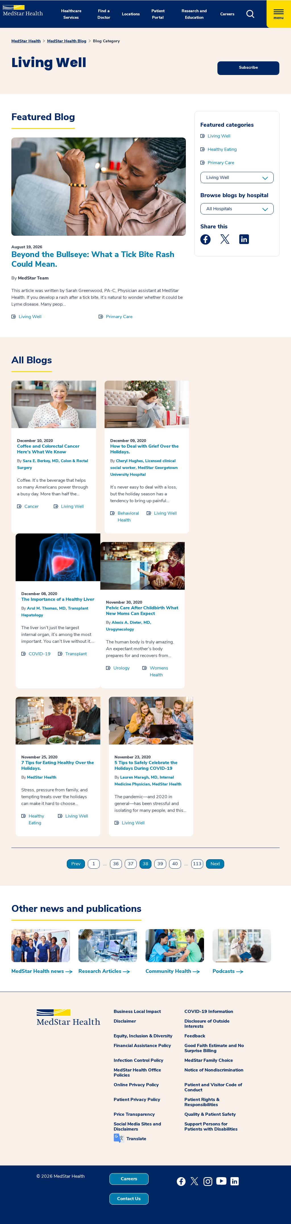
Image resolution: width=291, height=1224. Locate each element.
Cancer (31, 506)
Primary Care (119, 317)
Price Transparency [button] (134, 1114)
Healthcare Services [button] (71, 14)
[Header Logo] (20, 7)
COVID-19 (40, 654)
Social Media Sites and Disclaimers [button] (137, 1126)
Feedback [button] (194, 1036)
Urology (121, 668)
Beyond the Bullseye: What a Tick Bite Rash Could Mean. (92, 259)
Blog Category (106, 41)
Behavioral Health (128, 516)
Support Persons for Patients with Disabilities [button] (211, 1126)
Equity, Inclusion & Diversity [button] (143, 1036)
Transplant (76, 654)
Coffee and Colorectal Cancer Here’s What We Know (48, 449)
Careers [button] (227, 14)
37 (131, 864)
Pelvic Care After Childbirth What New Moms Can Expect (142, 610)
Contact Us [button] (129, 1199)
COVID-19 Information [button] (208, 1011)
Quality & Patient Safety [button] (210, 1114)
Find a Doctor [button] (103, 14)
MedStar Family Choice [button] (208, 1060)
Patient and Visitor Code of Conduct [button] (213, 1087)
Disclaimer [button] (125, 1021)
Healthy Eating (222, 149)
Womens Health (159, 671)
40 (175, 864)
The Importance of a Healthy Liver (57, 599)
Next (215, 864)
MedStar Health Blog (66, 41)
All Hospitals (219, 209)
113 (197, 864)
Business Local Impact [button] (137, 1011)
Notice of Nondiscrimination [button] (214, 1070)
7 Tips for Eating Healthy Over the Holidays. (57, 765)
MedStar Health (26, 41)
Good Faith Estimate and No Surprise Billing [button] (214, 1048)
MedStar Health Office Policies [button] (137, 1072)
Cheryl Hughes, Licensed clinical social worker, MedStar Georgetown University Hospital (144, 467)
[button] (256, 14)
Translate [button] (136, 1139)
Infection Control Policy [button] (138, 1060)
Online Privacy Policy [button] (136, 1085)
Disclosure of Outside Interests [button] (207, 1023)
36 (116, 864)
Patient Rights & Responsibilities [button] (201, 1102)
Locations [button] (131, 14)
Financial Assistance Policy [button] (142, 1045)
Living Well (30, 317)
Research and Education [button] (194, 14)
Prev (75, 864)
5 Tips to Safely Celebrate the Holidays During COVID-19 (146, 765)
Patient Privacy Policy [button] (137, 1099)
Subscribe (248, 67)
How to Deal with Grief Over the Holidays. (144, 449)
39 (160, 864)
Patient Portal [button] (158, 14)
